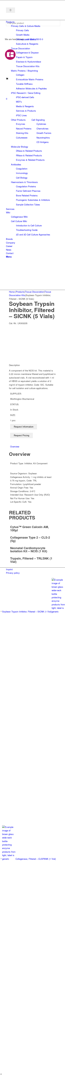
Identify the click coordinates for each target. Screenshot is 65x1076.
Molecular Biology (19, 146)
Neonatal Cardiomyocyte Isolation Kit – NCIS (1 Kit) (28, 549)
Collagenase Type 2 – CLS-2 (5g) (30, 539)
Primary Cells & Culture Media (25, 26)
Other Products (18, 119)
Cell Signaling (38, 119)
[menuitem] (33, 22)
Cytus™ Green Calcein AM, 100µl (29, 528)
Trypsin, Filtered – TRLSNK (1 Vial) (31, 560)
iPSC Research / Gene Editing (25, 92)
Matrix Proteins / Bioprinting (24, 70)
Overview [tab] (14, 446)
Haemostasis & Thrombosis (24, 182)
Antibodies (16, 164)
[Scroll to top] (1, 1074)
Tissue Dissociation (20, 48)
